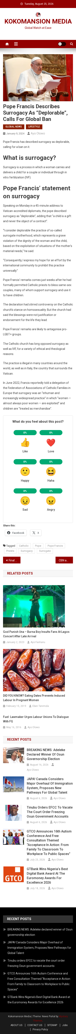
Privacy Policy (40, 1029)
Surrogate (45, 550)
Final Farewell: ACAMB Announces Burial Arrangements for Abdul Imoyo (14, 560)
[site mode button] (62, 44)
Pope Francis (55, 545)
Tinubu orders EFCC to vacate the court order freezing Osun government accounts (50, 811)
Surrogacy (27, 550)
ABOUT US (16, 1025)
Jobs (65, 1025)
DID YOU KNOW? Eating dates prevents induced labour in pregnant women (34, 698)
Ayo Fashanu (38, 642)
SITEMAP (52, 1025)
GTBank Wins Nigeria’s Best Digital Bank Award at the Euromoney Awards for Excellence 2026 (47, 875)
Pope (38, 545)
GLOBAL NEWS (13, 126)
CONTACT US (34, 1025)
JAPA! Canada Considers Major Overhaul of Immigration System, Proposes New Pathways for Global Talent (50, 785)
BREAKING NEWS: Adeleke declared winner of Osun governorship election (46, 754)
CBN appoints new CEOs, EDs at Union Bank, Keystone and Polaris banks (66, 560)
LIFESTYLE (34, 126)
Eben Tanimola (40, 706)
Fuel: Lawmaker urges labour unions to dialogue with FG (36, 719)
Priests (10, 550)
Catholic (24, 545)
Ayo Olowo (38, 133)
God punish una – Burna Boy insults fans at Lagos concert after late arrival (36, 634)
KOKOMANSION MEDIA (38, 21)
